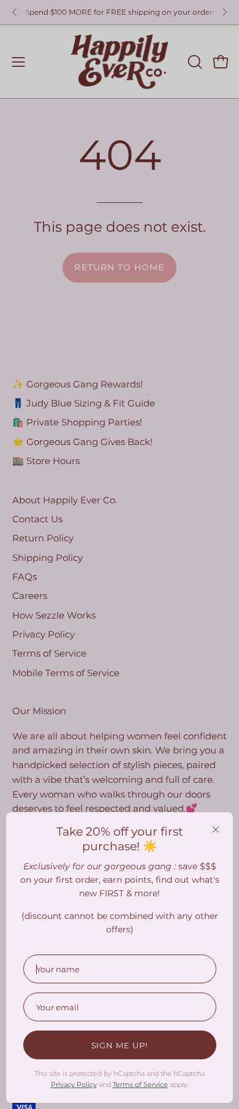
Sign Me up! (119, 1045)
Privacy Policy (74, 1084)
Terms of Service (140, 1084)
